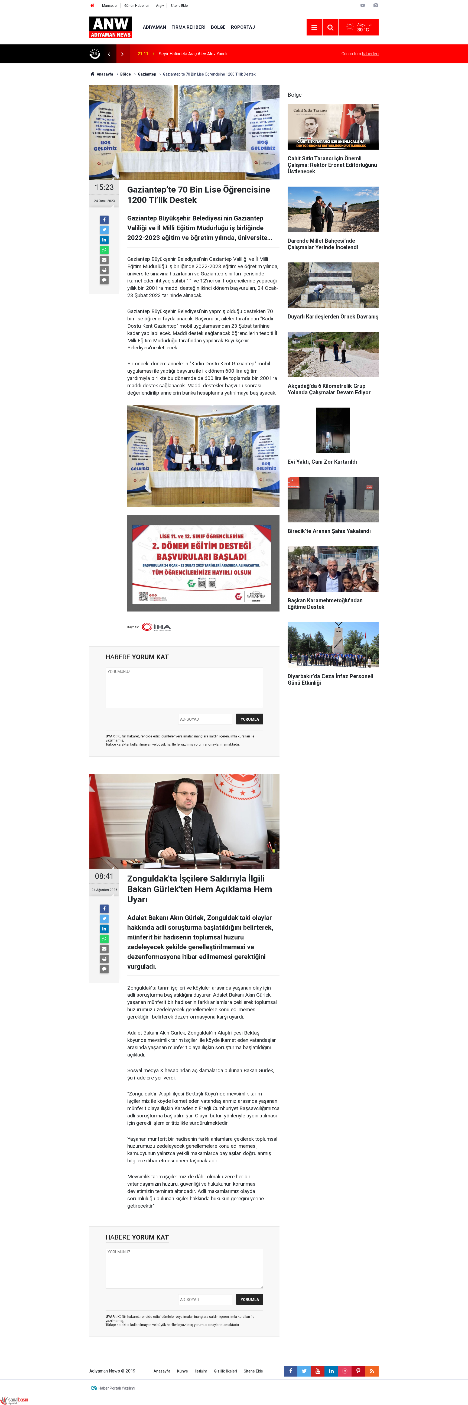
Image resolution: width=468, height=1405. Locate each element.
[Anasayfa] (92, 6)
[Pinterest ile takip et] (358, 1371)
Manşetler (110, 6)
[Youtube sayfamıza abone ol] (317, 1371)
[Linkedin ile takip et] (331, 1371)
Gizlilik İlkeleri (225, 1371)
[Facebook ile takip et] (290, 1371)
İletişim (201, 1371)
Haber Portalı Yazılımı (117, 1388)
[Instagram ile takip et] (345, 1371)
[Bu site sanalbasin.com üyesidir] (14, 1400)
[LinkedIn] (104, 240)
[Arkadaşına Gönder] (104, 260)
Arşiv (160, 6)
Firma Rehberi (188, 27)
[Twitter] (104, 230)
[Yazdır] (104, 270)
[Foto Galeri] (376, 5)
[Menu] (314, 27)
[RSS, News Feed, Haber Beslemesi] (372, 1371)
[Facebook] (104, 220)
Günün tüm (360, 53)
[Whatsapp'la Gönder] (104, 250)
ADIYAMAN (154, 27)
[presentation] (109, 54)
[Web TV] (363, 5)
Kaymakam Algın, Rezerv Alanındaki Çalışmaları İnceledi (211, 53)
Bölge (218, 27)
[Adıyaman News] (110, 27)
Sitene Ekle (179, 6)
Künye (182, 1371)
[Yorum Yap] (104, 280)
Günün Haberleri (136, 6)
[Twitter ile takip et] (304, 1371)
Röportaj (243, 27)
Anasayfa (162, 1371)
